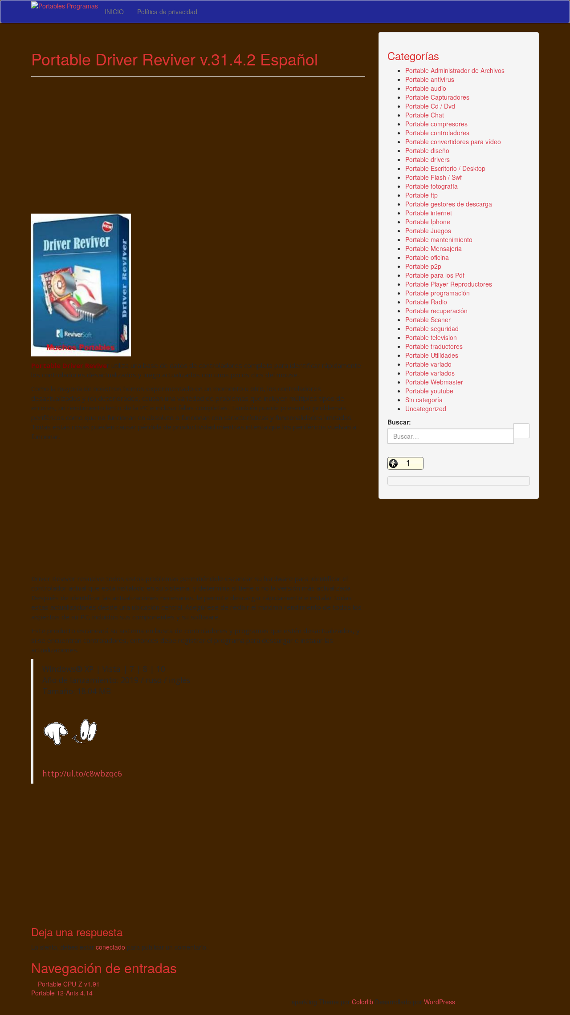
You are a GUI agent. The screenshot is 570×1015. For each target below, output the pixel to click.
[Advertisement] (198, 147)
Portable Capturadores (437, 97)
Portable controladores (437, 132)
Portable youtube (429, 390)
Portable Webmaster (434, 381)
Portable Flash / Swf (433, 177)
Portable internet (428, 212)
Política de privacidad (167, 11)
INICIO (114, 11)
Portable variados (430, 372)
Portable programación (437, 292)
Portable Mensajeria (433, 248)
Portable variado (428, 364)
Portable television (431, 337)
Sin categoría (424, 399)
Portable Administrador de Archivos (455, 70)
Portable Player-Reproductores (448, 283)
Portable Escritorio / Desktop (445, 168)
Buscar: (399, 421)
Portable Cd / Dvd (430, 105)
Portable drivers (427, 159)
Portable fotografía (431, 186)
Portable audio (425, 88)
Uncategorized (425, 408)
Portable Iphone (427, 221)
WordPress (439, 1001)
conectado (110, 946)
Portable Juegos (428, 230)
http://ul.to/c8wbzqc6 (82, 773)
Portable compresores (436, 123)
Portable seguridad (432, 328)
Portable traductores (434, 346)
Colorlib (362, 1001)
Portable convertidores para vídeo (453, 141)
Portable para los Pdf (434, 275)
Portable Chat (424, 114)
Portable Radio (426, 301)
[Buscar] (521, 430)
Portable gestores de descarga (448, 203)
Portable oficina (427, 257)
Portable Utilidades (431, 355)
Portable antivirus (429, 79)
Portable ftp (421, 194)
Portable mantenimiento (438, 239)
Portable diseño (427, 150)
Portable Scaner (428, 319)
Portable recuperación (436, 310)
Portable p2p (423, 266)
